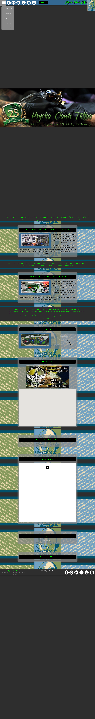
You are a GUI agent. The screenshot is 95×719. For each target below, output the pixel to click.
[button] (47, 406)
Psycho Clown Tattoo (50, 571)
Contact (8, 13)
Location (8, 23)
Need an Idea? (44, 2)
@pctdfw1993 (47, 540)
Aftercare (9, 28)
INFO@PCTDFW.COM (49, 401)
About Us (9, 8)
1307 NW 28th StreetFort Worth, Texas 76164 (50, 400)
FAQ (7, 18)
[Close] (54, 395)
